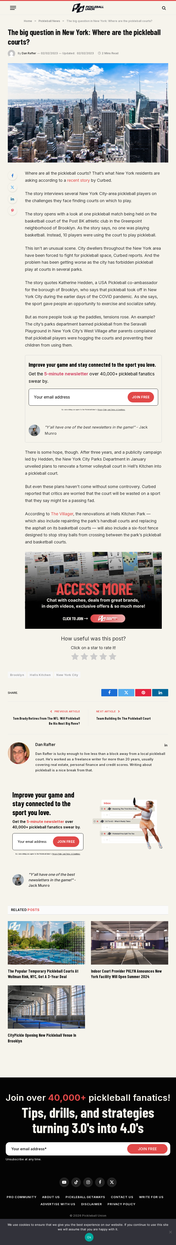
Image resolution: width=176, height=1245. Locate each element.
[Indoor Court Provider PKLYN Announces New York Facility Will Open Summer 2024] (129, 943)
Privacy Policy (121, 1204)
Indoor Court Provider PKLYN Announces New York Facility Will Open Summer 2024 (126, 973)
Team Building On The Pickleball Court (123, 718)
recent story (78, 180)
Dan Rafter (29, 53)
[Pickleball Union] (88, 8)
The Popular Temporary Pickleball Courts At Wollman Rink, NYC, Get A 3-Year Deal (43, 973)
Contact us (122, 1197)
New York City (67, 675)
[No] (170, 1232)
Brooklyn (17, 675)
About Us (51, 1197)
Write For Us (151, 1197)
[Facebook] (12, 175)
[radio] (75, 657)
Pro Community (21, 1197)
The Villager (62, 513)
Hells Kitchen (40, 675)
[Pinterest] (12, 210)
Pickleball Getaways (85, 1197)
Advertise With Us (58, 1204)
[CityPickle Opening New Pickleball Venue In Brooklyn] (46, 1007)
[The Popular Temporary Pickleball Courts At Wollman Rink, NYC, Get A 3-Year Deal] (46, 943)
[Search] (163, 8)
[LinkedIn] (12, 198)
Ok (89, 1237)
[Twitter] (12, 187)
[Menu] (13, 8)
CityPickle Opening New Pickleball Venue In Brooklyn (42, 1038)
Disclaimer (91, 1204)
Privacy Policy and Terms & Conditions (111, 410)
